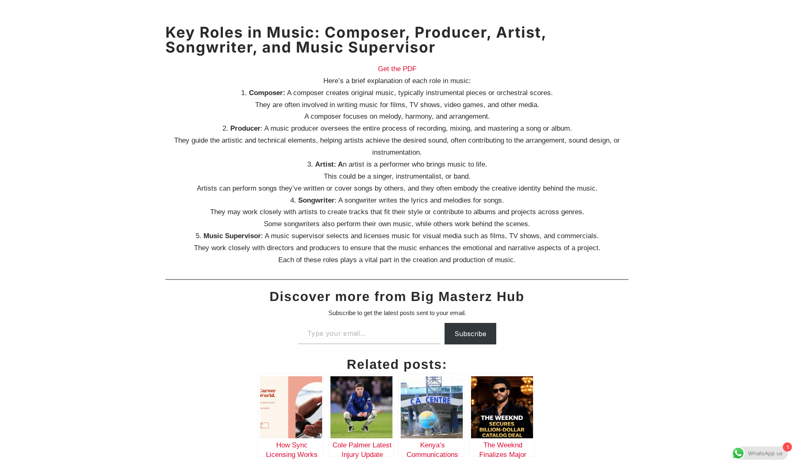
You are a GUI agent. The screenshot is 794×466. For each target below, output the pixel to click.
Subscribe (470, 334)
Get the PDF (397, 68)
